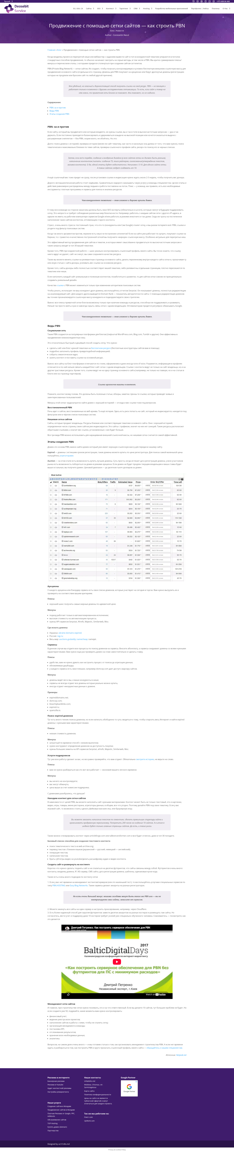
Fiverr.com (88, 1117)
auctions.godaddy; (67, 639)
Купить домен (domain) (57, 1127)
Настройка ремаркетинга (58, 1092)
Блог (112, 30)
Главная (51, 50)
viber (193, 1)
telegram (197, 1)
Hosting (146, 9)
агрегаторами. (67, 455)
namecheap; (82, 639)
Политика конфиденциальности (97, 1094)
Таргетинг (123, 9)
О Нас (225, 9)
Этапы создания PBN (59, 114)
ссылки (60, 285)
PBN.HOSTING (58, 885)
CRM (135, 9)
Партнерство (53, 1130)
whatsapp (209, 1)
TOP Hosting (53, 1123)
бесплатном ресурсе (101, 348)
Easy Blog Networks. (79, 885)
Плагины (215, 9)
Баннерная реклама (56, 1081)
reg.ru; (60, 636)
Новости (120, 30)
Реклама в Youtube (55, 1084)
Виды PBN (54, 110)
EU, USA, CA (78, 9)
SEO (98, 9)
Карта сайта (89, 1091)
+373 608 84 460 (223, 1)
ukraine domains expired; (70, 633)
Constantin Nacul (121, 35)
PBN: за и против (57, 107)
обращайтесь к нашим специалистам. (164, 1047)
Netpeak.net (181, 1055)
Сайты (89, 9)
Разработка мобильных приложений (171, 9)
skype (201, 1)
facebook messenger (205, 1)
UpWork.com (89, 1121)
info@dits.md (89, 1081)
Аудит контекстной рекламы (59, 1088)
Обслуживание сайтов (57, 1120)
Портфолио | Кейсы (200, 9)
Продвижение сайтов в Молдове (61, 1110)
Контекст (110, 9)
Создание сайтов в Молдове (59, 1106)
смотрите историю (145, 759)
